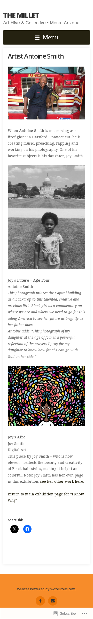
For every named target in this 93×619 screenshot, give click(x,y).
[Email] (52, 601)
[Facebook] (40, 601)
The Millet (21, 15)
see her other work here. (62, 481)
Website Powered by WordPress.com (46, 589)
